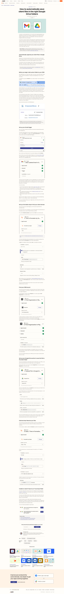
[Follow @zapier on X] (15, 589)
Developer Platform (32, 589)
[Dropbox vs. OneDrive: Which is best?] (26, 561)
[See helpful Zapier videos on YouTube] (16, 589)
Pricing (27, 589)
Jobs (37, 589)
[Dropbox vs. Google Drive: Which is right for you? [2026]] (15, 551)
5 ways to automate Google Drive (25, 517)
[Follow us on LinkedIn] (14, 589)
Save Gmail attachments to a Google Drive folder (27, 519)
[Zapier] (3, 1)
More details (21, 506)
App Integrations (47, 589)
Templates (43, 589)
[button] (37, 527)
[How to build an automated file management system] (15, 561)
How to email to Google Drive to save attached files (28, 518)
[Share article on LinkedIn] (31, 17)
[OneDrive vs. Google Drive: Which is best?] (37, 561)
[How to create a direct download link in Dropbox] (49, 551)
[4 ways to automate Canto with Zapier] (49, 561)
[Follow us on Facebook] (12, 589)
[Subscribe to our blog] (18, 589)
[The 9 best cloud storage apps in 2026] (26, 551)
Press (36, 589)
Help (28, 589)
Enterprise (40, 589)
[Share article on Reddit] (32, 17)
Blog (3, 3)
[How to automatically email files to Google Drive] (37, 551)
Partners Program (52, 589)
